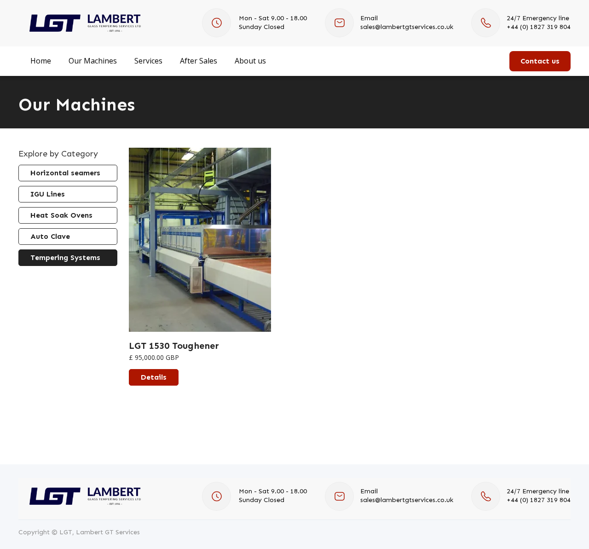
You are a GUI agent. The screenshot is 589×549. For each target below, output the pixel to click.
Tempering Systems (65, 257)
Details (154, 377)
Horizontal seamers (65, 172)
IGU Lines (47, 194)
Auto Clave (50, 236)
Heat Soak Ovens (61, 215)
